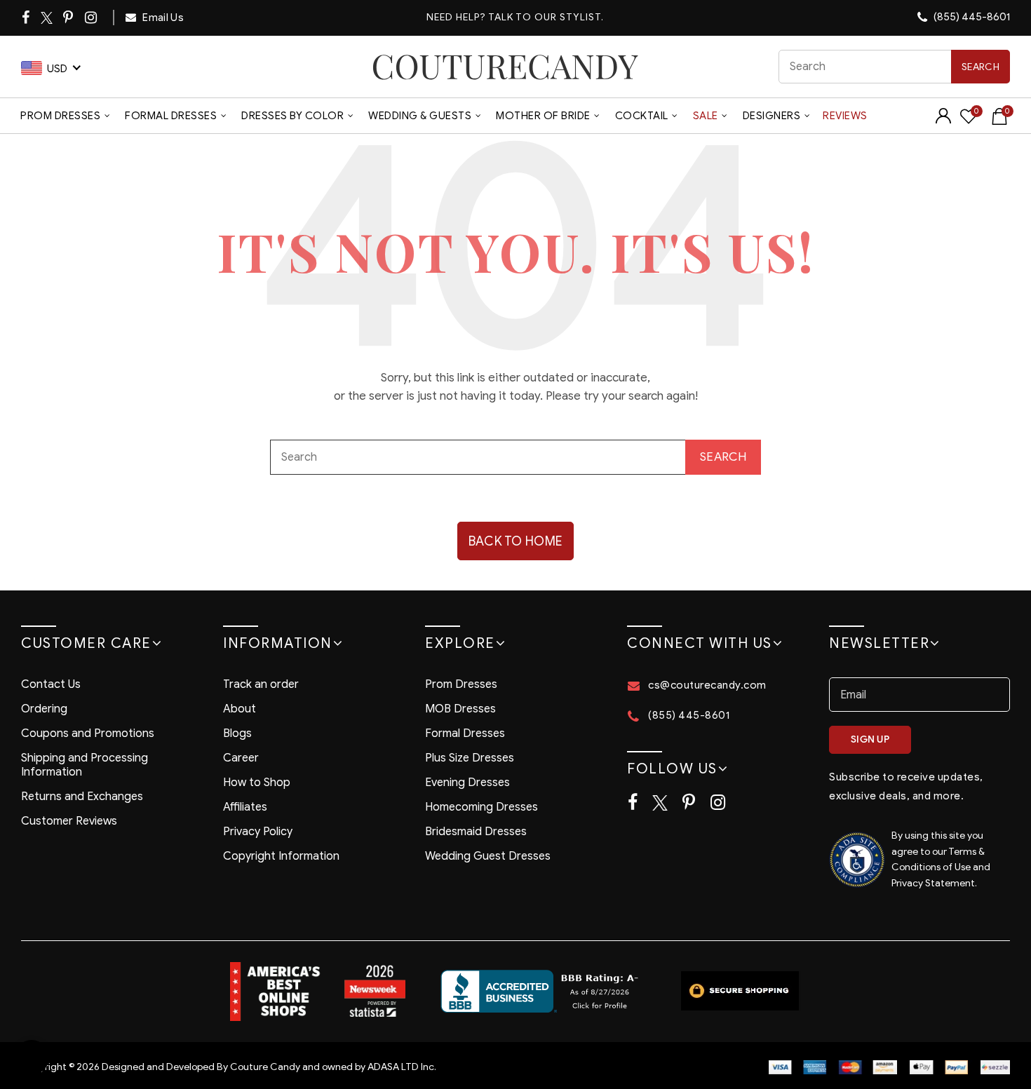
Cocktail (641, 115)
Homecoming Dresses (481, 807)
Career (241, 758)
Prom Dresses (60, 115)
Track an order (261, 684)
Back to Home (516, 541)
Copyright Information (281, 856)
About (239, 709)
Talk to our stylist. (546, 17)
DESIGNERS (772, 115)
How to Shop (256, 783)
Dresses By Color (292, 115)
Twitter (47, 18)
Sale (705, 115)
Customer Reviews (69, 821)
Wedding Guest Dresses (488, 856)
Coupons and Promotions (87, 733)
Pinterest (69, 18)
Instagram (92, 18)
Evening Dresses (467, 783)
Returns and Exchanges (82, 797)
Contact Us (51, 684)
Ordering (44, 709)
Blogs (237, 733)
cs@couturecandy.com (707, 685)
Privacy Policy (257, 832)
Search (980, 67)
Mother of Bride (543, 115)
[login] (943, 120)
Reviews (845, 115)
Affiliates (245, 807)
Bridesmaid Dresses (476, 832)
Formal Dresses (171, 115)
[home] (505, 66)
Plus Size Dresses (469, 758)
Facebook (26, 18)
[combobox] (894, 66)
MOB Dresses (460, 709)
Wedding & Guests (419, 115)
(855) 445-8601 (970, 17)
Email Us (162, 17)
